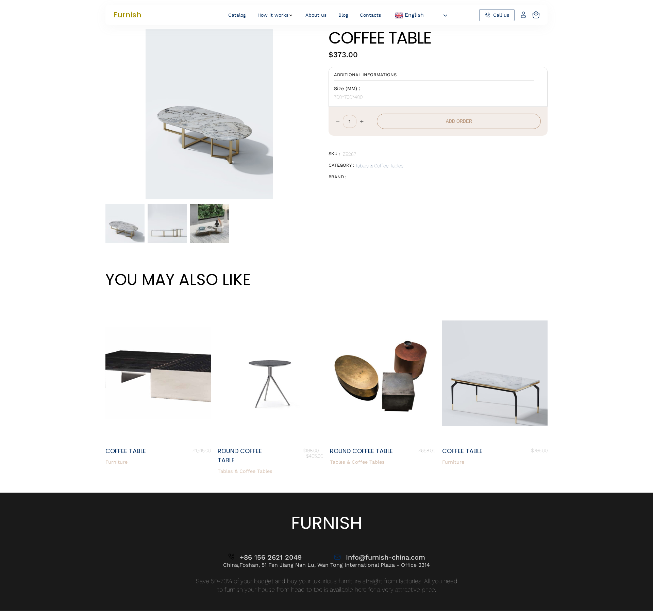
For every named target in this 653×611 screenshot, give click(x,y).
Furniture (116, 462)
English (413, 15)
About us (315, 15)
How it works (272, 15)
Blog (343, 15)
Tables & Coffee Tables (379, 165)
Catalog (237, 15)
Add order (459, 121)
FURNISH (326, 522)
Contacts (370, 15)
